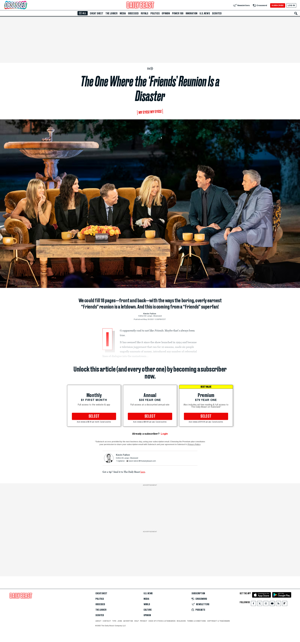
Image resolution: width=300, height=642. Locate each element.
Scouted (217, 13)
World (147, 604)
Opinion (166, 13)
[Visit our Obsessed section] (26, 5)
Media (123, 13)
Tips (114, 621)
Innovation (191, 13)
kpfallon (121, 461)
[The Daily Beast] (140, 5)
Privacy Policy (194, 444)
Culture (148, 610)
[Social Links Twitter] (259, 604)
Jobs (120, 621)
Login (164, 433)
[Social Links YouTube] (272, 604)
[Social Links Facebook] (253, 604)
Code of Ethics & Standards (161, 621)
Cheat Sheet (96, 13)
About (98, 621)
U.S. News (205, 13)
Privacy (143, 621)
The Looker (111, 13)
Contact (107, 621)
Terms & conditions (196, 621)
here (142, 471)
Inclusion (181, 621)
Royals (144, 13)
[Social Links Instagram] (265, 604)
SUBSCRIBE (278, 5)
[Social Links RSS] (278, 604)
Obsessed (133, 13)
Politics (155, 13)
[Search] (296, 13)
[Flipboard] (284, 604)
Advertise (128, 621)
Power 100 (177, 13)
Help (136, 621)
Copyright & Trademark (218, 621)
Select (94, 416)
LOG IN (291, 5)
